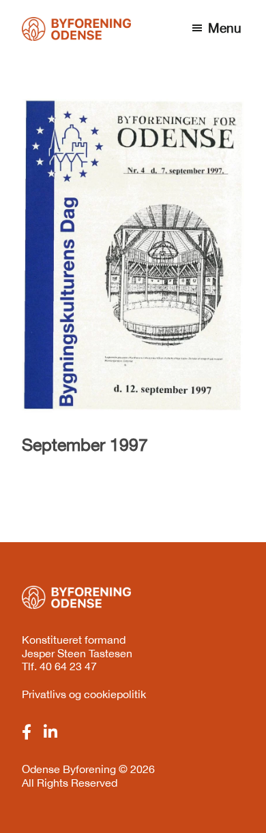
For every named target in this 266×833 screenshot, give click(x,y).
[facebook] (26, 732)
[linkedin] (50, 732)
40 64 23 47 (68, 666)
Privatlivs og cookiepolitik (84, 694)
